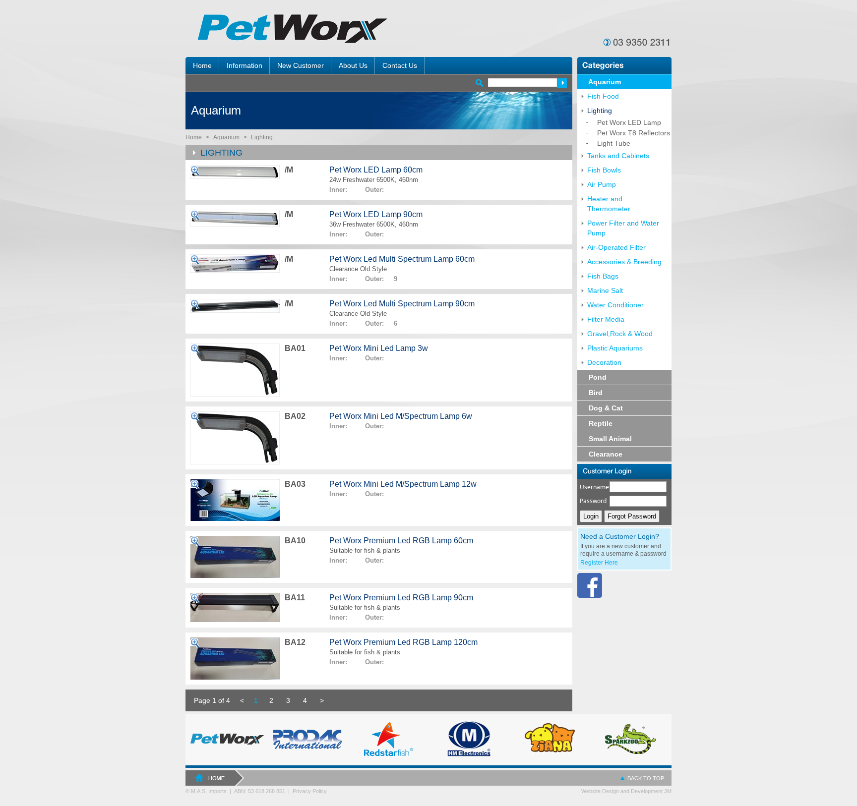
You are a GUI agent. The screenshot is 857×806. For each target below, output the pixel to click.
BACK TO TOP (645, 778)
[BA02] (235, 437)
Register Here (599, 562)
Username (594, 487)
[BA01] (235, 370)
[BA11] (235, 607)
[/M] (235, 172)
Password (593, 501)
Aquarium (226, 137)
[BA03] (235, 500)
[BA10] (235, 557)
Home (193, 137)
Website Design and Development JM (626, 791)
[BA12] (235, 658)
